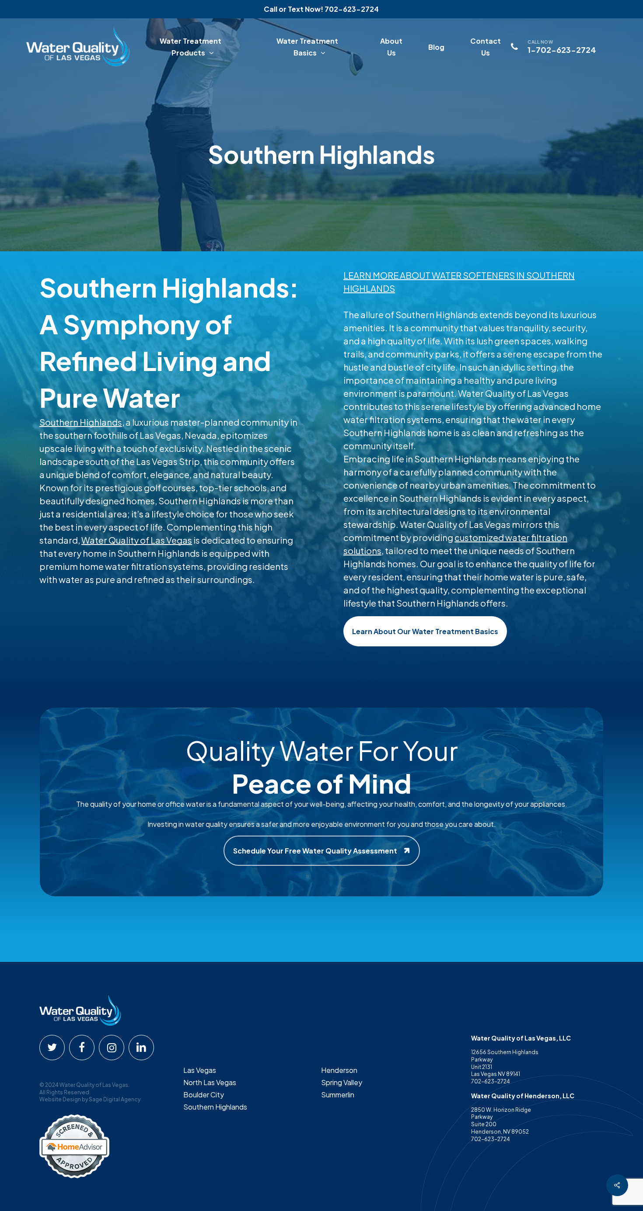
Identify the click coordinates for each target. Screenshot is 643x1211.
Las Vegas (199, 1070)
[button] (425, 631)
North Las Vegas (209, 1082)
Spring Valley (341, 1082)
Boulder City (203, 1094)
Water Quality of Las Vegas (136, 539)
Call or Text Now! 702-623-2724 (321, 9)
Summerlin (337, 1094)
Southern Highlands (80, 421)
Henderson (339, 1070)
